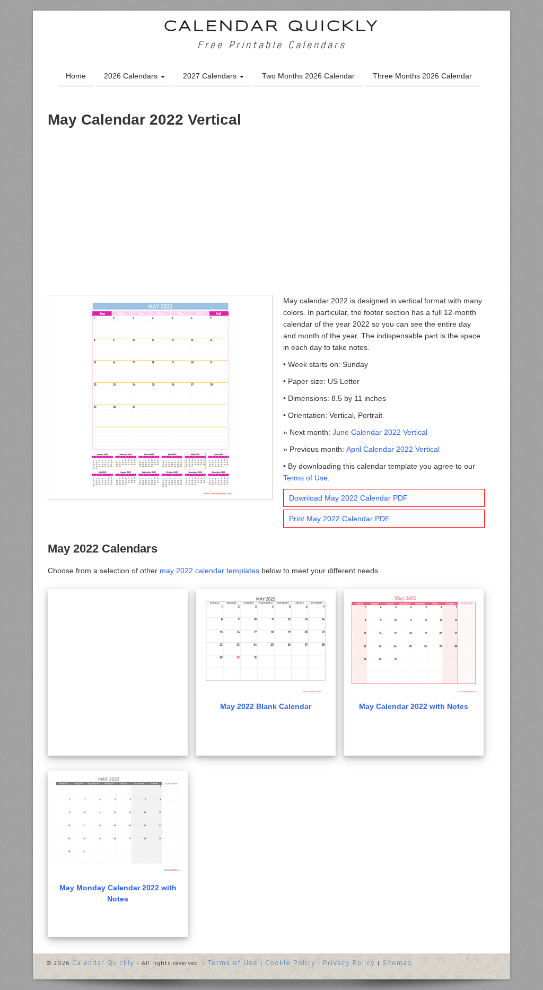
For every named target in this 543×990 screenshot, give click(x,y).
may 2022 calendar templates (209, 570)
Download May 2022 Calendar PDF (348, 498)
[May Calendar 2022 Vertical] (160, 396)
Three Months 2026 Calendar (422, 76)
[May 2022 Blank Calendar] (266, 643)
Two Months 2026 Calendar (308, 76)
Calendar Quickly (272, 27)
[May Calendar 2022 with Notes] (414, 643)
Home (76, 76)
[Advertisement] (271, 215)
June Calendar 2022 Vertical (379, 432)
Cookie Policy (290, 962)
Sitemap (397, 962)
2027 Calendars (211, 76)
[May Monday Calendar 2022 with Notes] (118, 825)
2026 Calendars (132, 76)
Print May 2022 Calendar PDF (339, 518)
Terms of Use (305, 478)
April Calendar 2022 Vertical (393, 449)
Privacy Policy (349, 962)
